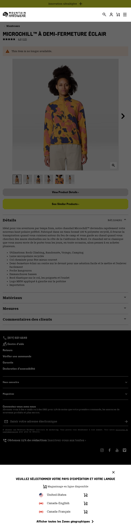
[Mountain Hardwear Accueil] (14, 14)
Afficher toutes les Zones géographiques (63, 521)
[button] (124, 14)
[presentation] (104, 14)
